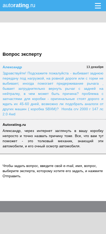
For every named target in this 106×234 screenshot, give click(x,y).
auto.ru (19, 5)
